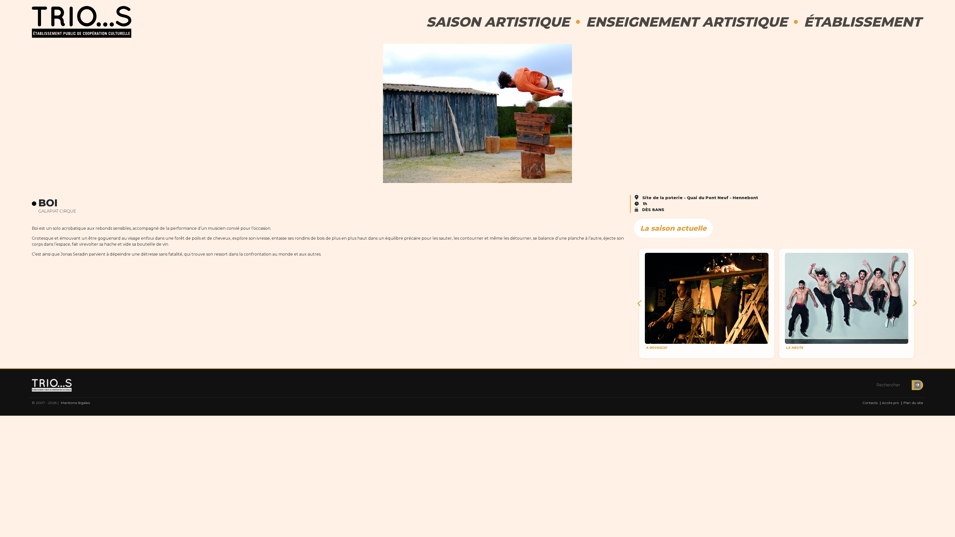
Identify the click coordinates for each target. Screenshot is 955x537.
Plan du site (913, 403)
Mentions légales (75, 403)
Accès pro (890, 403)
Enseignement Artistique (686, 22)
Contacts (870, 403)
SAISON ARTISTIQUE (498, 22)
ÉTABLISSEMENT (862, 22)
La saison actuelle (673, 228)
